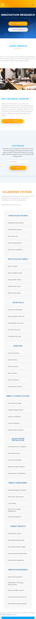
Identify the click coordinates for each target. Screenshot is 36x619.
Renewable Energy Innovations (17, 603)
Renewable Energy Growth (16, 540)
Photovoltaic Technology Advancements (15, 583)
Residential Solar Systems (16, 223)
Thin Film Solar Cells (14, 330)
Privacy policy (11, 615)
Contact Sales (17, 29)
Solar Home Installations (15, 249)
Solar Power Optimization (16, 497)
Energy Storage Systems (18, 396)
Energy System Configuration (17, 473)
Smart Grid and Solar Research (17, 597)
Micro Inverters (12, 373)
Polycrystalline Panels (14, 280)
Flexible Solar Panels (14, 286)
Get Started (17, 23)
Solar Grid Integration (14, 517)
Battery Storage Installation (16, 467)
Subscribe (17, 167)
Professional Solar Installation (17, 447)
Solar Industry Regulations (16, 560)
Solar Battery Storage (14, 403)
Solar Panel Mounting (14, 460)
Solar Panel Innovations (15, 577)
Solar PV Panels (12, 266)
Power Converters (13, 380)
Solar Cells (18, 302)
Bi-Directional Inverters (15, 386)
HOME (8, 18)
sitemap (3, 615)
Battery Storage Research (16, 590)
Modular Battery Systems (16, 430)
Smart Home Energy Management (14, 510)
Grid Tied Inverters (13, 353)
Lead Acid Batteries (14, 423)
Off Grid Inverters (13, 366)
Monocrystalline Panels (15, 273)
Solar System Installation (18, 439)
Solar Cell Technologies (15, 310)
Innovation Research (18, 570)
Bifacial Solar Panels (14, 293)
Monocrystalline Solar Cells (16, 316)
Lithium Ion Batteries (14, 416)
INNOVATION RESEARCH (21, 18)
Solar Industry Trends (14, 533)
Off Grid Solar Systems (15, 229)
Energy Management (18, 483)
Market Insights (18, 526)
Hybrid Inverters (13, 360)
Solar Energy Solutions (15, 243)
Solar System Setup (14, 453)
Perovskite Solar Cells (14, 336)
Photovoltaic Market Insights (17, 547)
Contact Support (11, 121)
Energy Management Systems (17, 490)
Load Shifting (12, 503)
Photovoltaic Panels (18, 259)
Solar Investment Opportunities (17, 553)
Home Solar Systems (18, 216)
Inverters (18, 346)
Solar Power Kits (13, 236)
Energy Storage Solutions (15, 410)
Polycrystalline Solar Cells (15, 323)
